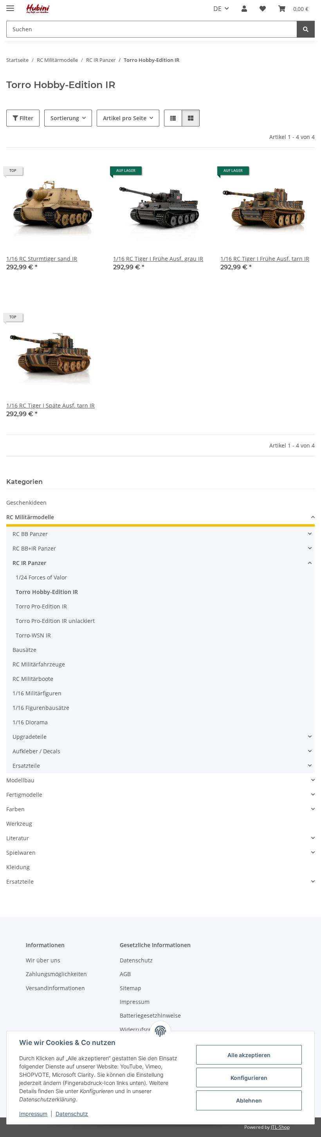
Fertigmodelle (24, 794)
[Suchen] (306, 29)
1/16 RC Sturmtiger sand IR (41, 258)
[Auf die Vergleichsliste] (67, 173)
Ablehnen (249, 1100)
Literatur (17, 838)
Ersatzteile (26, 765)
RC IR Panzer (29, 563)
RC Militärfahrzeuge (39, 664)
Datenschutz (72, 1113)
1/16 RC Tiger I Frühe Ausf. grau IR (158, 258)
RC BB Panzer (30, 534)
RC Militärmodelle (30, 517)
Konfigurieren (249, 1077)
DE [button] (217, 8)
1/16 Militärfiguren (37, 693)
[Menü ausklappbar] (10, 5)
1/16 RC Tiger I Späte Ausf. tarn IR (50, 405)
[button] (244, 8)
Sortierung (64, 118)
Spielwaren (21, 852)
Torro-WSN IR (33, 635)
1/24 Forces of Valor (41, 577)
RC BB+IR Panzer (34, 548)
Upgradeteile (30, 736)
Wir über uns (43, 960)
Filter (25, 118)
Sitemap (130, 988)
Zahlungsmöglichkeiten (56, 974)
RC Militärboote (33, 678)
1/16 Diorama (30, 722)
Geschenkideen (26, 502)
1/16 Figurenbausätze (41, 707)
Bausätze (24, 649)
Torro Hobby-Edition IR (47, 592)
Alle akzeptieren (249, 1055)
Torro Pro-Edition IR (41, 606)
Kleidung (18, 867)
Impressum (33, 1113)
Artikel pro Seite (124, 118)
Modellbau (20, 780)
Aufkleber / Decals (36, 751)
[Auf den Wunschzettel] (87, 173)
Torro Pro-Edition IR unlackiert (55, 620)
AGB (125, 974)
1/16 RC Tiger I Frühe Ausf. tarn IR (264, 258)
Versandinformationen (55, 988)
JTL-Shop (280, 1127)
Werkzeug (19, 823)
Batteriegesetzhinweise (150, 1015)
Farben (15, 809)
